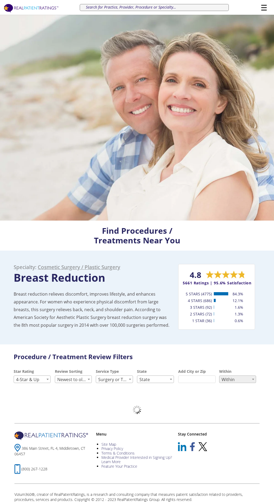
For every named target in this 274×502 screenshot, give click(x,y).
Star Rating (24, 371)
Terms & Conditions (118, 453)
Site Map (108, 444)
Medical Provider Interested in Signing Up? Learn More (136, 459)
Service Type (107, 371)
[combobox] (32, 379)
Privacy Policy (112, 448)
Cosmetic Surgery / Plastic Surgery (79, 267)
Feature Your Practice (119, 466)
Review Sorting (68, 371)
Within (225, 371)
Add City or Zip (192, 371)
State (142, 371)
